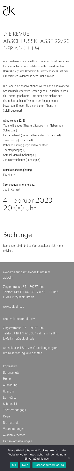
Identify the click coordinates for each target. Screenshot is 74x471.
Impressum (10, 366)
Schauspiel (10, 404)
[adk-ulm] (9, 11)
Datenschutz (11, 373)
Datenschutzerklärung (49, 465)
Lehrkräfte (9, 397)
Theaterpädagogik (15, 410)
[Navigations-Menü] (66, 11)
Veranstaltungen (13, 429)
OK (14, 465)
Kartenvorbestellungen (17, 441)
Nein (25, 465)
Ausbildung (10, 385)
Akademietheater (14, 435)
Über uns (9, 391)
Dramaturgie (11, 423)
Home (7, 379)
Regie (6, 416)
